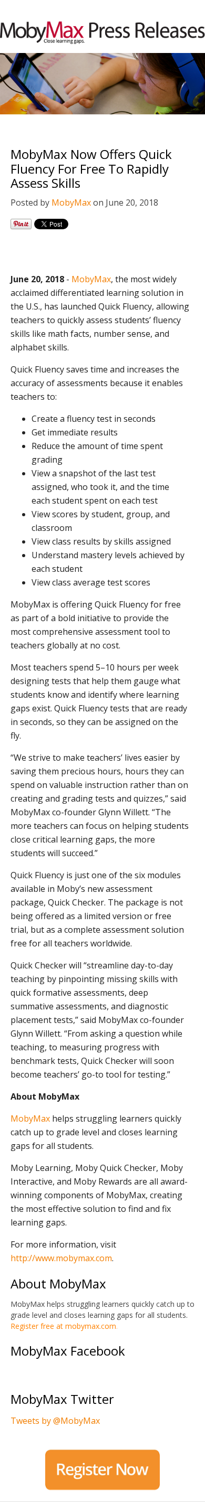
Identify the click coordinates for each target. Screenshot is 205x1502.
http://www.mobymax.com (61, 1258)
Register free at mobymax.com (63, 1326)
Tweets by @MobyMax (55, 1420)
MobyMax (71, 202)
